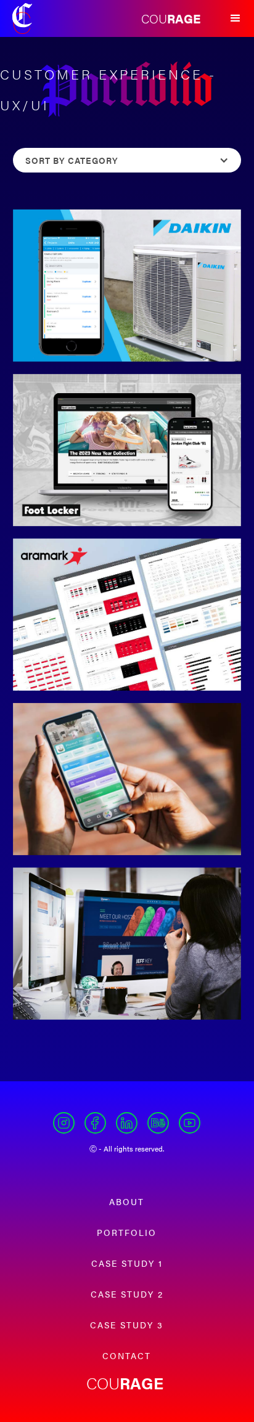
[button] (235, 18)
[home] (22, 18)
